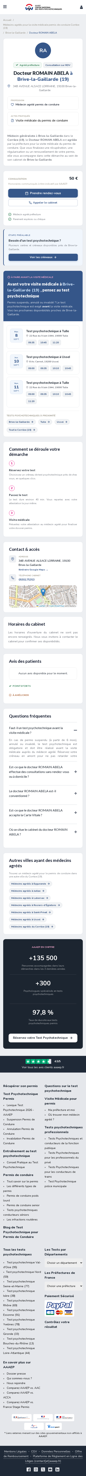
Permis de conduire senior (23, 1205)
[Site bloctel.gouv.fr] (53, 1426)
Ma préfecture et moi (61, 1110)
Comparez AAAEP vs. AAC (23, 1388)
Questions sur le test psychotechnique (61, 1088)
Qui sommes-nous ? (19, 1378)
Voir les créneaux (41, 257)
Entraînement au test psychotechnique (20, 1153)
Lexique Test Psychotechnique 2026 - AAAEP (18, 1110)
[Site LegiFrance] (22, 1417)
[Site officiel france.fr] (34, 1426)
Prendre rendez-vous (45, 193)
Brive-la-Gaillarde (19, 422)
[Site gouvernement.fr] (43, 1417)
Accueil (7, 20)
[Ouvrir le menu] (5, 7)
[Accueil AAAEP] (43, 7)
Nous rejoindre (16, 1383)
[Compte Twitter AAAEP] (43, 1470)
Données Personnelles (56, 1451)
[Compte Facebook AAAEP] (28, 1470)
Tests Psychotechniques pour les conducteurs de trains (62, 1172)
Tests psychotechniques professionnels (64, 1129)
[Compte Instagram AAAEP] (36, 1470)
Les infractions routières (22, 1219)
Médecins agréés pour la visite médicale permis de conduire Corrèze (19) (41, 26)
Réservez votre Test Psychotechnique (40, 1038)
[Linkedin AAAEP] (57, 1470)
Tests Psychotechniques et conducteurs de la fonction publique (63, 1143)
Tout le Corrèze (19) (20, 429)
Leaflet (41, 606)
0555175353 (27, 580)
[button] (81, 7)
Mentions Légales (15, 1451)
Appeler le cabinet (45, 203)
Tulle (43, 422)
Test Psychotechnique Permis (20, 1096)
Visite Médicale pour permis (61, 1101)
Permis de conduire (18, 1175)
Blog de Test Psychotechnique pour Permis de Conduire (20, 1232)
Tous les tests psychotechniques (17, 1252)
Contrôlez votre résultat (57, 1324)
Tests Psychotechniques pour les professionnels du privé (62, 1157)
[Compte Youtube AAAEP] (50, 1470)
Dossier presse (16, 1374)
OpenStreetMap (56, 606)
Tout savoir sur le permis (22, 1181)
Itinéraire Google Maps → (33, 569)
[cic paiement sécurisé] (64, 1308)
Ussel (60, 422)
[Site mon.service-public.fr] (64, 1417)
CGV (34, 1451)
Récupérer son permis (20, 1086)
